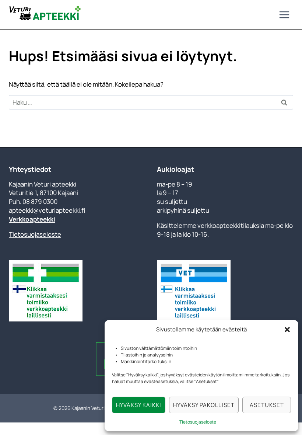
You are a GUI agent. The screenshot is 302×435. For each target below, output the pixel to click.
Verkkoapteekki (32, 219)
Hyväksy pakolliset (204, 405)
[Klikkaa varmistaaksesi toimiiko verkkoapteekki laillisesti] (194, 290)
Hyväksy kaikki (138, 405)
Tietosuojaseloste (197, 422)
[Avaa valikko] (284, 14)
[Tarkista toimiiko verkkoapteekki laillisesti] (77, 290)
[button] (287, 329)
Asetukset (267, 405)
